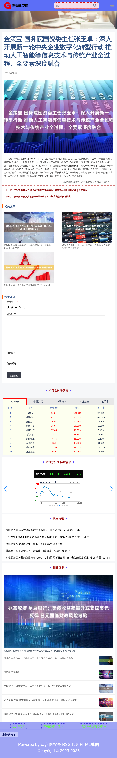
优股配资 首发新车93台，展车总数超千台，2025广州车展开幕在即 (37, 686)
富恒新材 (30, 421)
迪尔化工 (30, 438)
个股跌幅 (38, 401)
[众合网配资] (17, 5)
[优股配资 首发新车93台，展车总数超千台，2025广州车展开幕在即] (29, 227)
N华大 (30, 412)
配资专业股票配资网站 (94, 726)
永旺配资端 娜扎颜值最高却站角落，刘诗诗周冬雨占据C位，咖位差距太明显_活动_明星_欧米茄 (58, 557)
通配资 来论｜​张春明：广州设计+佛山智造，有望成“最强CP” (38, 550)
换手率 (105, 401)
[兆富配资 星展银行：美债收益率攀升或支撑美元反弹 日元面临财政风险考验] (58, 611)
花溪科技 (30, 417)
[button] (6, 489)
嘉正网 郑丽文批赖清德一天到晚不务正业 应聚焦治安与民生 (42, 196)
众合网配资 (18, 726)
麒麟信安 (30, 425)
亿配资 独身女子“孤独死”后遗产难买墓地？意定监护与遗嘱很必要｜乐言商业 (50, 190)
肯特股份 (30, 442)
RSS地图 (70, 744)
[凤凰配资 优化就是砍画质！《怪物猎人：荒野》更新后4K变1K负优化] (106, 716)
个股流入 (61, 401)
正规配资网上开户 (53, 726)
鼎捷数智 (30, 430)
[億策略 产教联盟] (106, 674)
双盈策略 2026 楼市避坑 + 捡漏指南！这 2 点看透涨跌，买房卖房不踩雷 (40, 700)
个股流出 (85, 401)
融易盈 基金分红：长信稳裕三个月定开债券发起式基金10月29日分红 (38, 658)
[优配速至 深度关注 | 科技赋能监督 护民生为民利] (29, 267)
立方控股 (30, 451)
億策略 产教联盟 (12, 672)
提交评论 (14, 375)
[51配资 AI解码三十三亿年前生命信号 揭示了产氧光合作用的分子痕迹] (87, 227)
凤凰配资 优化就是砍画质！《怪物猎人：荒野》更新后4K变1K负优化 (39, 714)
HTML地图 (89, 744)
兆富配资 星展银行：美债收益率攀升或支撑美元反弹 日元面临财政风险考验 (39, 650)
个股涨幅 (15, 402)
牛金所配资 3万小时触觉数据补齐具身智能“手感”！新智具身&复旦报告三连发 (47, 536)
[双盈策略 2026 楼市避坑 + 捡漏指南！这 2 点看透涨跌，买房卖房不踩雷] (106, 702)
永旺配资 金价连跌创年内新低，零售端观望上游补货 (34, 543)
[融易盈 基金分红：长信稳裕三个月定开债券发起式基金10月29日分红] (106, 660)
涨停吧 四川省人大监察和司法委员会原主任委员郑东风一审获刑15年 (43, 530)
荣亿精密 (30, 447)
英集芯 (30, 434)
